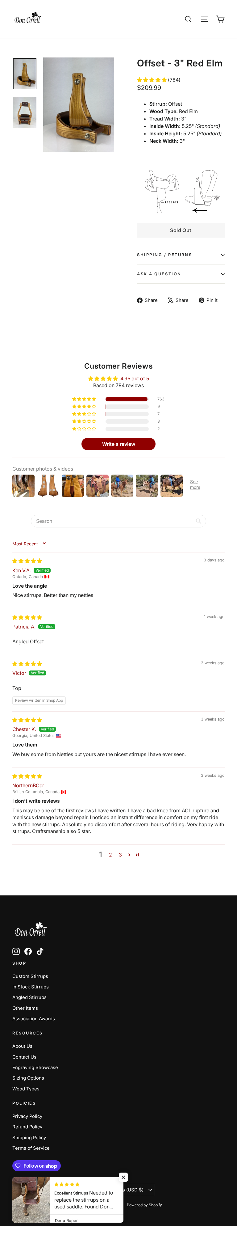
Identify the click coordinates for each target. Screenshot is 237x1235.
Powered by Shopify (144, 1205)
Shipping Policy (29, 1137)
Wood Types (26, 1089)
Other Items (25, 1008)
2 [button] (110, 855)
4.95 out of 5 (134, 378)
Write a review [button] (118, 444)
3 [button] (120, 855)
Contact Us (24, 1057)
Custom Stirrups (30, 976)
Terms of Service (31, 1148)
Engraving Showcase (35, 1067)
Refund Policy (27, 1127)
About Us (22, 1046)
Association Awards (33, 1018)
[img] (27, 561)
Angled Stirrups (29, 997)
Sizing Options (28, 1078)
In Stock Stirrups (30, 987)
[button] (152, 80)
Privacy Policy (27, 1116)
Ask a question (159, 274)
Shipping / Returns (164, 254)
